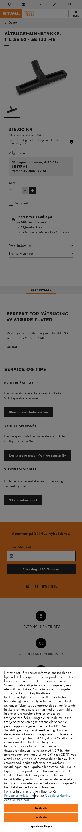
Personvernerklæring (19, 795)
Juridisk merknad (16, 800)
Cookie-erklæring (57, 795)
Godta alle (41, 808)
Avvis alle (41, 817)
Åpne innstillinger (41, 827)
